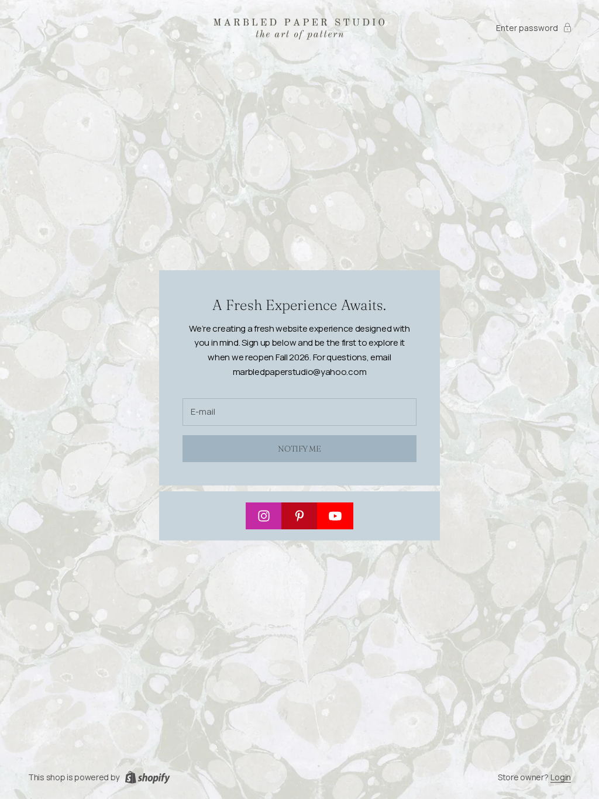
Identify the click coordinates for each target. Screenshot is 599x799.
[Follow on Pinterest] (299, 516)
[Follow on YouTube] (335, 516)
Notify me (299, 448)
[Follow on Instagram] (263, 516)
